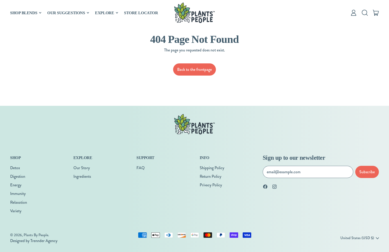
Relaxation (18, 202)
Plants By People (36, 235)
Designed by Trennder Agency (33, 241)
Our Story (81, 168)
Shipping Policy (212, 168)
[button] (364, 13)
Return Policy (210, 176)
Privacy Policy (211, 185)
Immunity (18, 194)
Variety (15, 211)
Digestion (17, 176)
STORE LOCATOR (141, 13)
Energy (15, 185)
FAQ (140, 168)
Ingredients (82, 176)
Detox (15, 168)
